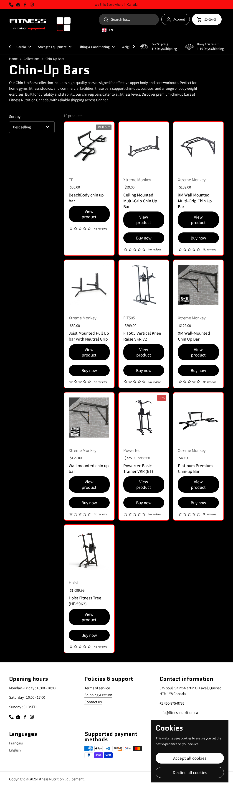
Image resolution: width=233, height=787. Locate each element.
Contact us (93, 701)
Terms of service (97, 687)
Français (16, 743)
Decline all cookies (190, 772)
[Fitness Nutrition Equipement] (40, 24)
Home (13, 58)
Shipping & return (98, 694)
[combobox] (154, 30)
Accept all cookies (189, 758)
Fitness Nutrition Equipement (60, 779)
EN (111, 30)
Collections (31, 58)
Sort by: (15, 117)
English (15, 750)
